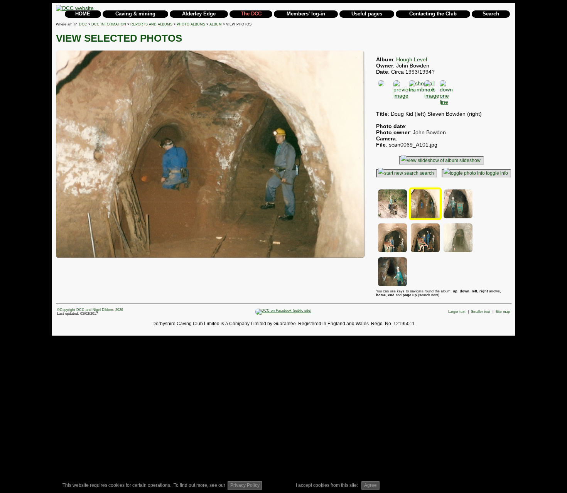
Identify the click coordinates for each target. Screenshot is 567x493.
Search (491, 14)
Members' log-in (306, 14)
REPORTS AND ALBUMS (151, 24)
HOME (82, 14)
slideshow (470, 160)
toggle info (497, 173)
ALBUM (215, 24)
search (426, 173)
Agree (370, 485)
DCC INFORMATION (108, 24)
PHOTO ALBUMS (191, 24)
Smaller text (480, 312)
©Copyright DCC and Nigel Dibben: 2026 (90, 310)
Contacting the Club (433, 14)
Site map (503, 312)
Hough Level (411, 59)
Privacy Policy (245, 485)
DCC (83, 24)
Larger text (457, 312)
